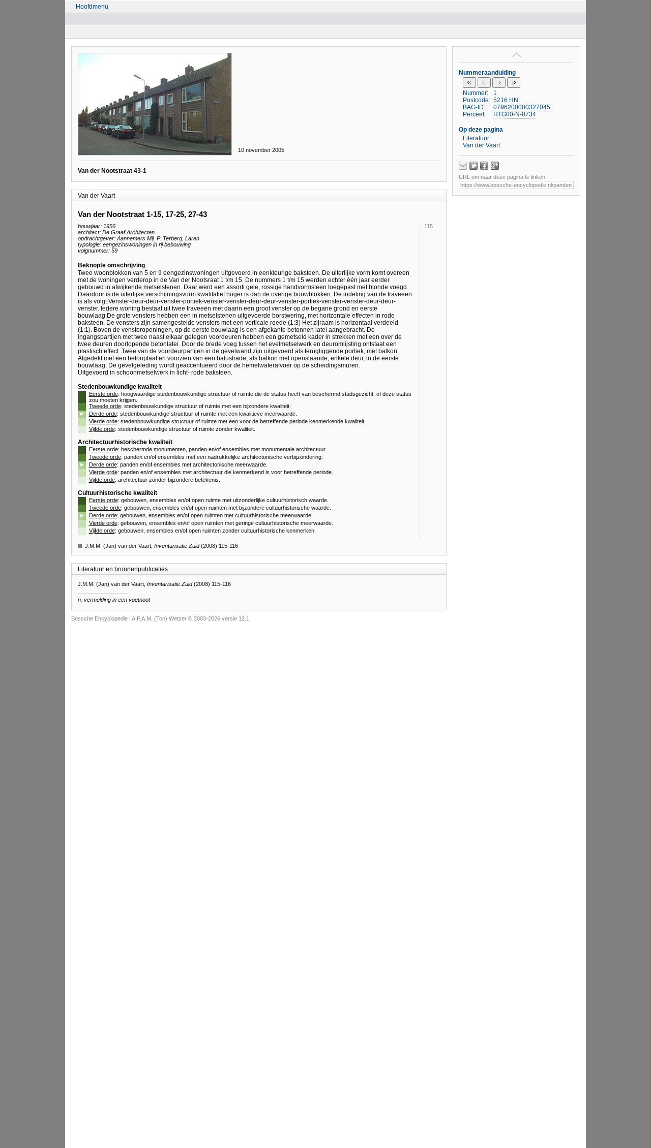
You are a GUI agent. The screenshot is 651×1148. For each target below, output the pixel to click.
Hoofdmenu (92, 6)
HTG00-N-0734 (514, 114)
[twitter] (473, 166)
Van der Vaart (481, 145)
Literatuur (476, 138)
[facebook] (484, 166)
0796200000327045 (521, 107)
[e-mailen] (463, 166)
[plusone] (495, 166)
